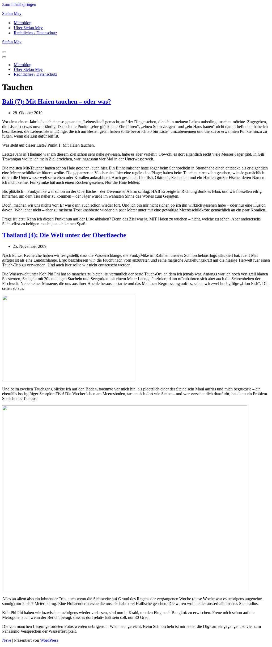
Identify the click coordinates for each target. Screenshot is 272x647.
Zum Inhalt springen (19, 4)
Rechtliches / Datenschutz (35, 33)
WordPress (49, 640)
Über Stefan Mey (28, 27)
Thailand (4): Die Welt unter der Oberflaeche (64, 235)
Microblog (22, 22)
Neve (6, 640)
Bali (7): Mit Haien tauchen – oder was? (56, 101)
